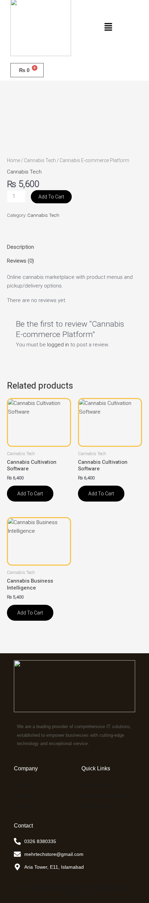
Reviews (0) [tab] (20, 261)
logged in (58, 345)
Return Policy (96, 806)
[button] (108, 27)
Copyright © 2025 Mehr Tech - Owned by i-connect (75, 890)
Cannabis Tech (40, 160)
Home (13, 160)
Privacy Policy (96, 784)
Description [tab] (20, 247)
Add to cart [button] (30, 493)
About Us (24, 795)
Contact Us (26, 806)
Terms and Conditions (107, 795)
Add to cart (51, 197)
